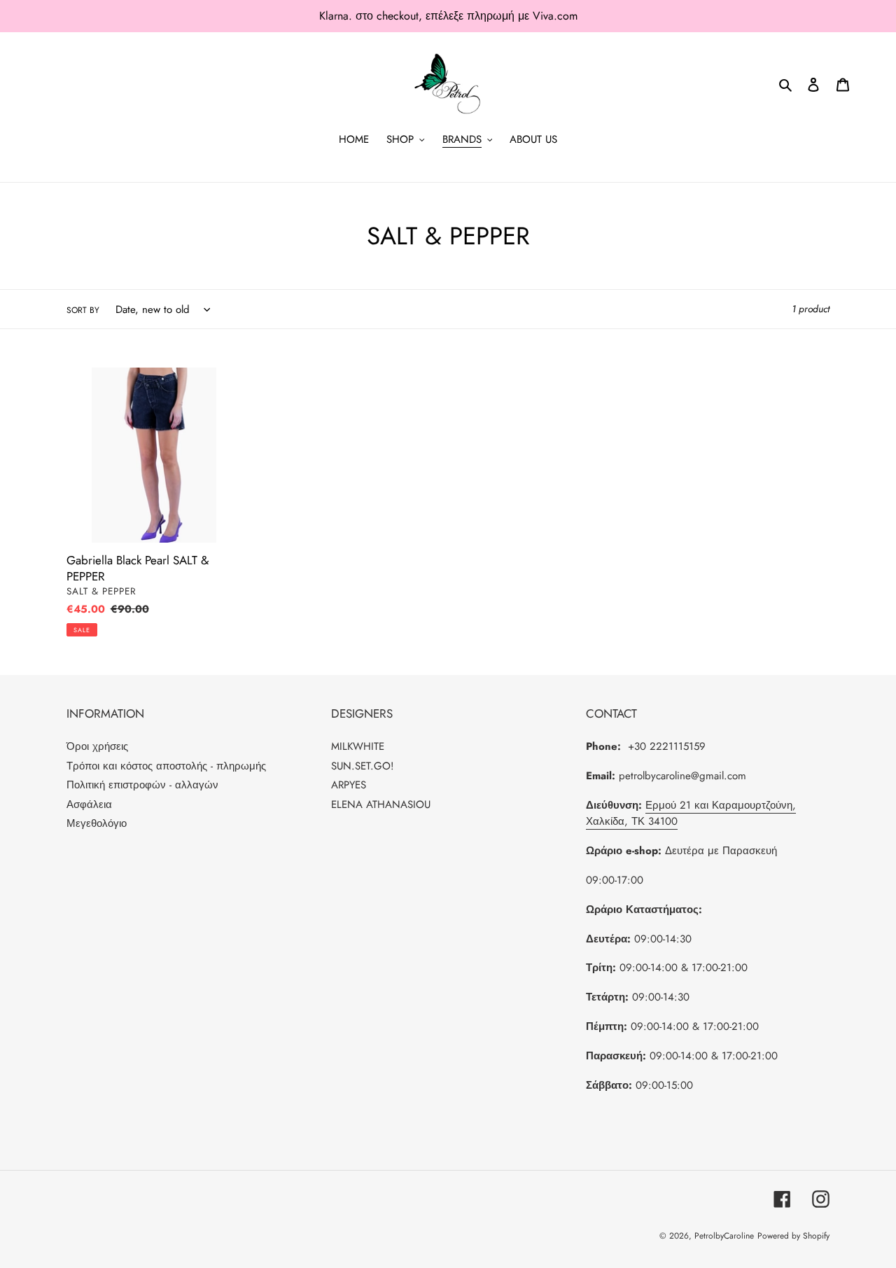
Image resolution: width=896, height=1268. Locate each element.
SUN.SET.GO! (362, 766)
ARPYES (348, 785)
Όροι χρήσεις (97, 746)
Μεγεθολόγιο (96, 823)
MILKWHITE (357, 746)
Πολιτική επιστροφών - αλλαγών (142, 785)
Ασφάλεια (89, 804)
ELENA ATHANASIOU (380, 804)
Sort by (82, 310)
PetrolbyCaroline (724, 1235)
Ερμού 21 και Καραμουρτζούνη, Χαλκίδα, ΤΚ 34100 (691, 813)
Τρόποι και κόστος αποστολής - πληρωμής (166, 766)
